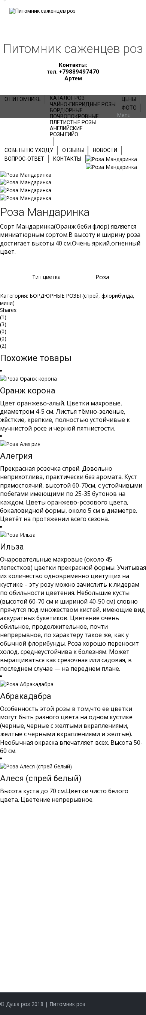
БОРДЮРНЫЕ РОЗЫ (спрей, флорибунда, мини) (73, 927)
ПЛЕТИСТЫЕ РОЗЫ (32, 908)
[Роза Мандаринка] (111, 158)
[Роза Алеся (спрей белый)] (36, 765)
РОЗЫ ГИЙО (23, 869)
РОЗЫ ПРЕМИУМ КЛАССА (40, 850)
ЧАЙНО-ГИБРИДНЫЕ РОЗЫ (43, 832)
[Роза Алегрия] (20, 443)
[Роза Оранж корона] (28, 377)
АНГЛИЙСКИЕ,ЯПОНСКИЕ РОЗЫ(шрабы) (61, 946)
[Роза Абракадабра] (27, 683)
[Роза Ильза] (18, 534)
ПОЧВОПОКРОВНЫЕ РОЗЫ (41, 889)
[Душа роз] (43, 11)
